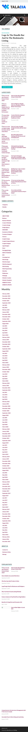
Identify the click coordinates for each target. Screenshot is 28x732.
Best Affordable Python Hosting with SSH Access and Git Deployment (18, 136)
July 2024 (4, 325)
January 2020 (5, 431)
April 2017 (4, 504)
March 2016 (5, 534)
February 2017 (6, 509)
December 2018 (6, 461)
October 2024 (5, 319)
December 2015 (6, 541)
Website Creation (6, 277)
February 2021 (6, 401)
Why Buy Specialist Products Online (10, 581)
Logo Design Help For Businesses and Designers (13, 586)
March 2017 (5, 507)
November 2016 (6, 516)
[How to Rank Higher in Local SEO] (6, 607)
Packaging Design (6, 250)
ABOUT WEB (5, 216)
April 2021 (4, 399)
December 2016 (6, 514)
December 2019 (6, 433)
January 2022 (5, 385)
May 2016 (4, 530)
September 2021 (6, 390)
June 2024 (4, 328)
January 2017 (5, 511)
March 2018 (5, 479)
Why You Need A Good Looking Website (11, 591)
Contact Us (5, 549)
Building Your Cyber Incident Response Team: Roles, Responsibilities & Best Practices (18, 171)
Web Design (5, 259)
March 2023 (5, 362)
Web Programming (5, 32)
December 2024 (6, 314)
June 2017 (4, 500)
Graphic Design (6, 239)
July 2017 (4, 498)
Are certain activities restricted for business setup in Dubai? (18, 191)
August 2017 (5, 495)
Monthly (4, 207)
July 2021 (4, 392)
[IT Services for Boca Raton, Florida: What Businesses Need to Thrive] (6, 180)
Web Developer (6, 261)
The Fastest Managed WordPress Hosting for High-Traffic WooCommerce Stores (18, 157)
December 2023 (6, 342)
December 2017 (6, 486)
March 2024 (5, 335)
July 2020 (4, 417)
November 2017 (6, 488)
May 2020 (4, 422)
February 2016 (6, 536)
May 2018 (4, 475)
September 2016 (6, 520)
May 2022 (4, 376)
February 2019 (6, 456)
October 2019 (5, 438)
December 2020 (6, 406)
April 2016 (4, 532)
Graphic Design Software (8, 241)
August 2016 (5, 523)
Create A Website (6, 222)
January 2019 (5, 459)
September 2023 (6, 348)
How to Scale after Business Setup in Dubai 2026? (18, 96)
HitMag (15, 730)
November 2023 (6, 344)
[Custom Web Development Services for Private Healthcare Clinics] (6, 115)
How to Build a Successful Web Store (11, 575)
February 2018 (6, 481)
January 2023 (5, 367)
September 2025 (6, 303)
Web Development (7, 264)
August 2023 (5, 351)
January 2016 (5, 539)
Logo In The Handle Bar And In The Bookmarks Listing (13, 38)
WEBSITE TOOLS (6, 282)
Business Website (6, 220)
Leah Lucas (14, 43)
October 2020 (5, 410)
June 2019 (4, 447)
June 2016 (4, 527)
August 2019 (5, 442)
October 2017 (5, 491)
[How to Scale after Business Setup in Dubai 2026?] (6, 95)
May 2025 (4, 307)
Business (4, 218)
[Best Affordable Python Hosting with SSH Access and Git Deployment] (6, 134)
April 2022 (4, 378)
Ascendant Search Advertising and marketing (12, 717)
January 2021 (5, 403)
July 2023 (4, 353)
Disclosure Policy (6, 552)
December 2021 (6, 387)
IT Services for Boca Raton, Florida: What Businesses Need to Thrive (18, 182)
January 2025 (5, 312)
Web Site (4, 271)
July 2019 (4, 445)
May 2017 (4, 502)
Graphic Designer (6, 243)
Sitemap (4, 554)
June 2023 (4, 355)
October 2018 (5, 465)
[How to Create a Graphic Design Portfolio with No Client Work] (6, 126)
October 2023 (5, 346)
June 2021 (4, 394)
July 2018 (4, 472)
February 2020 (6, 429)
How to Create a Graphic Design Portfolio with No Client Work (18, 128)
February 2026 (6, 293)
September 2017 (6, 493)
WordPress (9, 730)
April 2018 (4, 477)
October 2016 (5, 518)
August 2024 (5, 323)
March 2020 (5, 426)
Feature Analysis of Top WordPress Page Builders (13, 596)
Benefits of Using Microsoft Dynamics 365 (12, 602)
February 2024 (6, 337)
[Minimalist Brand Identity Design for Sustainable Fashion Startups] (6, 146)
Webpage (4, 275)
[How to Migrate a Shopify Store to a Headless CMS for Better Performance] (6, 103)
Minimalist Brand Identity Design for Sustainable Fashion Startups (18, 147)
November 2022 (6, 369)
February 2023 (6, 364)
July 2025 (4, 305)
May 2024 (4, 330)
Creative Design (6, 225)
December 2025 (6, 296)
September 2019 (6, 440)
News (3, 248)
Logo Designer (5, 245)
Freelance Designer (7, 234)
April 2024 (4, 332)
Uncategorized (6, 257)
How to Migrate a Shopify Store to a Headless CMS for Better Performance (18, 105)
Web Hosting (5, 266)
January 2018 (5, 484)
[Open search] (25, 15)
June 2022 (4, 374)
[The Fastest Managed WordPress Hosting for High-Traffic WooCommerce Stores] (6, 156)
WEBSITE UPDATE (7, 284)
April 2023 (4, 360)
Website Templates (7, 280)
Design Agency (6, 227)
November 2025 (6, 298)
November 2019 (6, 436)
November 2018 (6, 463)
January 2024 (5, 339)
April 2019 (4, 452)
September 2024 (6, 321)
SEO (3, 255)
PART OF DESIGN (6, 252)
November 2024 (6, 316)
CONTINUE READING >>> (7, 87)
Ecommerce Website (7, 232)
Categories (5, 204)
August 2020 (5, 415)
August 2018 (5, 470)
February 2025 (6, 309)
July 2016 (4, 525)
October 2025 (5, 300)
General (4, 236)
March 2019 (5, 454)
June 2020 (4, 420)
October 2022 (5, 371)
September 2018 (6, 468)
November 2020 (6, 408)
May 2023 (4, 358)
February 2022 (6, 383)
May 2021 (4, 397)
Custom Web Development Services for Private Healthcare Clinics (17, 116)
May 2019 (4, 449)
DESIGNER (5, 229)
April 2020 (4, 424)
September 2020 (6, 413)
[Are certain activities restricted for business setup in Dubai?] (6, 190)
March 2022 (5, 381)
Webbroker (5, 273)
